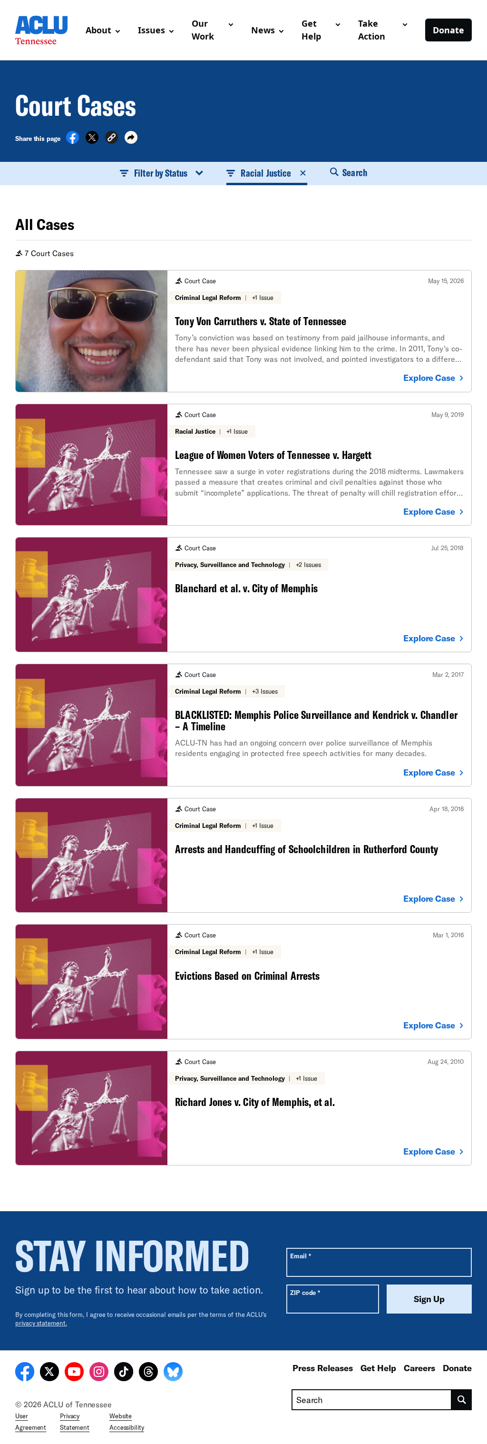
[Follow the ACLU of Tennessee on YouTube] (74, 1373)
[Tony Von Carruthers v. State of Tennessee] (243, 331)
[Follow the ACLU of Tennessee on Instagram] (98, 1373)
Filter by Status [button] (160, 173)
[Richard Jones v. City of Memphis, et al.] (243, 1108)
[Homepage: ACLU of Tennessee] (46, 30)
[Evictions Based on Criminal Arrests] (243, 981)
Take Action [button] (371, 30)
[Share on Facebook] (72, 141)
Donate (448, 30)
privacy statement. (41, 1323)
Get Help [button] (311, 30)
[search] (462, 1399)
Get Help (378, 1368)
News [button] (263, 30)
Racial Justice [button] (266, 173)
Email (300, 1256)
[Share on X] (92, 141)
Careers (419, 1368)
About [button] (98, 30)
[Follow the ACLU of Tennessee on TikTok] (123, 1373)
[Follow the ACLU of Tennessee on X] (49, 1373)
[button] (111, 139)
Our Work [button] (203, 30)
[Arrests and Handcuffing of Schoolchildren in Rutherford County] (243, 855)
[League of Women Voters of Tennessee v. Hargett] (243, 465)
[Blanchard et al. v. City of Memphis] (243, 594)
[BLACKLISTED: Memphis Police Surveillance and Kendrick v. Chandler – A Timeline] (243, 725)
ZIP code (305, 1292)
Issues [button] (151, 30)
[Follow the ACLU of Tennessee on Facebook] (24, 1373)
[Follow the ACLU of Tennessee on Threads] (148, 1373)
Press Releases (322, 1368)
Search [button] (354, 172)
